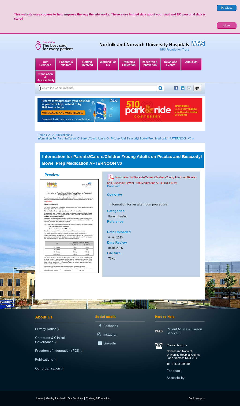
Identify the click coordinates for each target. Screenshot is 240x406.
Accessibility (175, 378)
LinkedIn (182, 88)
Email (189, 88)
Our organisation (47, 368)
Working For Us (108, 63)
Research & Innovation (150, 63)
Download (113, 186)
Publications (44, 359)
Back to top (195, 398)
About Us (191, 62)
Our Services (45, 63)
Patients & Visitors (66, 63)
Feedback (174, 371)
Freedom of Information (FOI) (57, 350)
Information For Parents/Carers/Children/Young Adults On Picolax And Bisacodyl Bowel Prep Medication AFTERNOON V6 (114, 138)
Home (41, 135)
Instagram (110, 334)
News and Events (170, 63)
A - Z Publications (59, 135)
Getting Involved (87, 63)
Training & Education (128, 63)
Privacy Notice (45, 329)
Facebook (176, 88)
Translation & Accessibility (46, 77)
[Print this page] (197, 88)
